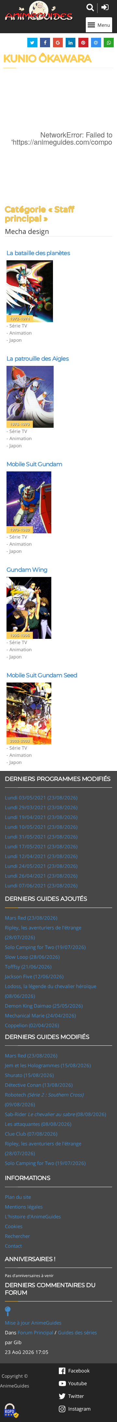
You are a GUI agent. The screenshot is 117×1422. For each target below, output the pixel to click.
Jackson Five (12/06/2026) (34, 976)
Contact (13, 1245)
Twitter (76, 1396)
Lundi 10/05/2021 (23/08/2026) (41, 827)
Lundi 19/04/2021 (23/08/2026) (41, 817)
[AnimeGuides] (39, 11)
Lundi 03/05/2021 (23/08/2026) (41, 797)
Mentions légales (24, 1206)
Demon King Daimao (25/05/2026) (44, 1005)
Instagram (79, 1408)
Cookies (13, 1226)
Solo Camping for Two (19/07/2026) (45, 947)
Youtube (77, 1383)
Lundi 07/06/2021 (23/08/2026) (41, 885)
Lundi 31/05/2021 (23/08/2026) (41, 836)
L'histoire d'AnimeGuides (33, 1216)
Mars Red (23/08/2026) (31, 917)
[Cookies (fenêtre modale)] (11, 1411)
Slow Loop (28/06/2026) (32, 957)
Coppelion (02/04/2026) (32, 1025)
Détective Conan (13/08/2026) (38, 1085)
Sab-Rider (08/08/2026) (55, 1114)
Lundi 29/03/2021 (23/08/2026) (41, 807)
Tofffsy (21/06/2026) (28, 966)
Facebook (79, 1370)
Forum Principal (35, 1332)
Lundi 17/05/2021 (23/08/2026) (41, 846)
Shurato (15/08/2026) (29, 1075)
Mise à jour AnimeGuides (33, 1322)
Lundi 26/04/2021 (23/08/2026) (41, 875)
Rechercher (17, 1236)
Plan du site (18, 1197)
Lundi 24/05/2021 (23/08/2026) (41, 866)
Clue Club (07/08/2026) (31, 1133)
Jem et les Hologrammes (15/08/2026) (48, 1065)
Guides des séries (77, 1332)
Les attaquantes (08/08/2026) (38, 1124)
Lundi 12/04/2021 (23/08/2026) (41, 856)
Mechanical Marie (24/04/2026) (40, 1015)
